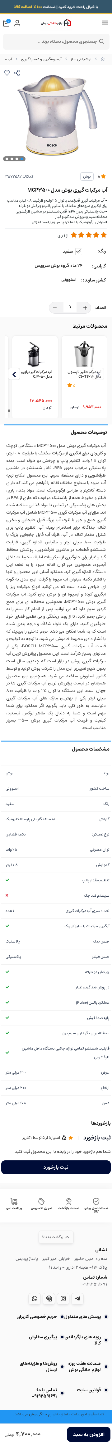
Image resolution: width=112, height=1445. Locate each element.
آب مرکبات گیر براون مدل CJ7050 (36, 375)
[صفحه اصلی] (102, 59)
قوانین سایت (89, 1390)
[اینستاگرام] (63, 1298)
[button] (14, 374)
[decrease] (54, 307)
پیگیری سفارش (43, 1337)
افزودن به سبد (89, 1434)
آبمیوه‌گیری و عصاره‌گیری (41, 59)
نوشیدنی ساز (81, 59)
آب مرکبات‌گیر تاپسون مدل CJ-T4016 (84, 375)
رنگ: (102, 251)
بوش (87, 176)
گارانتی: (99, 266)
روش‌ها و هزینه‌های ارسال (38, 1366)
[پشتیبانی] (49, 1298)
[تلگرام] (77, 1298)
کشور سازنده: (93, 280)
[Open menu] (105, 23)
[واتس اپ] (34, 1298)
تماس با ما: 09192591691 (44, 1393)
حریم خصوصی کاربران (36, 1317)
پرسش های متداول (82, 1317)
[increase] (85, 307)
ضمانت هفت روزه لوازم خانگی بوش (84, 1366)
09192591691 (94, 1284)
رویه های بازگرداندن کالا (82, 1340)
